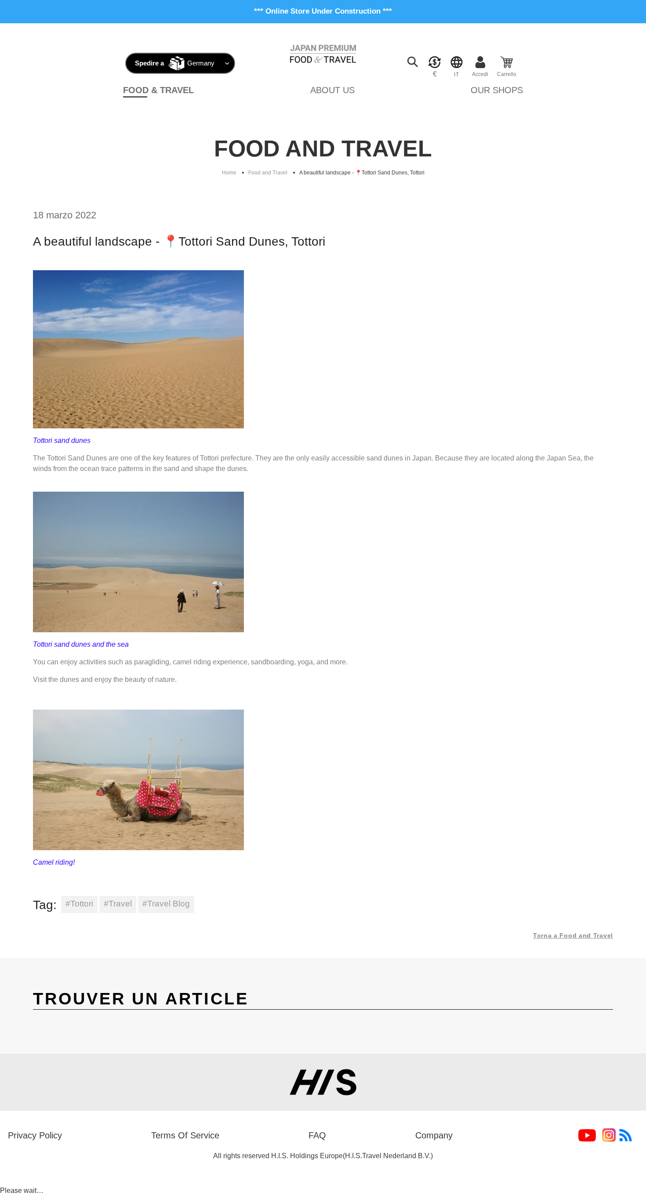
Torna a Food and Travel (573, 935)
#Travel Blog (166, 903)
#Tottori (79, 903)
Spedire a (149, 63)
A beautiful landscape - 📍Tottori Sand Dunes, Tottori (362, 173)
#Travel (118, 903)
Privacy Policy (35, 1135)
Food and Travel (267, 173)
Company (434, 1135)
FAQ (317, 1135)
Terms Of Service (185, 1135)
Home (229, 173)
